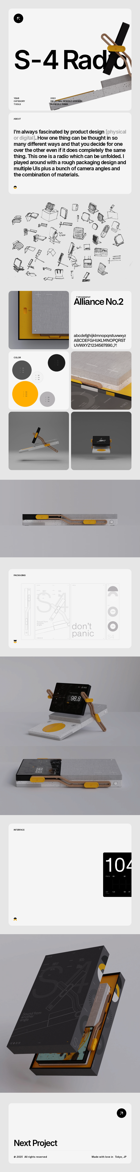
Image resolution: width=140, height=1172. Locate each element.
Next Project (35, 1143)
